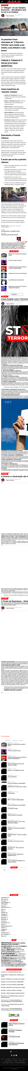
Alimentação (4, 897)
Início (2, 1059)
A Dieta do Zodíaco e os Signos (14, 990)
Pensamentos (4, 922)
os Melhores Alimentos (9, 959)
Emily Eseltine (4, 974)
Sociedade (3, 915)
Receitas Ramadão (12, 961)
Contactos (21, 1060)
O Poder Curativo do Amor (15, 972)
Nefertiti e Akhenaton (16, 957)
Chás (16, 949)
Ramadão (4, 962)
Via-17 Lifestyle (4, 934)
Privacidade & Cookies (8, 1062)
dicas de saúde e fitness (15, 952)
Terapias (3, 929)
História (3, 955)
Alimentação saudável (18, 943)
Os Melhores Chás (21, 958)
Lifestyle (3, 914)
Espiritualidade (4, 902)
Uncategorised (4, 932)
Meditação (3, 917)
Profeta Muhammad (16, 960)
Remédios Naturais (5, 926)
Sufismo (3, 927)
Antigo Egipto (16, 946)
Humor (2, 909)
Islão (2, 911)
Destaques (3, 901)
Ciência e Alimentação (8, 951)
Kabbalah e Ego (21, 955)
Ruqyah (3, 930)
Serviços (14, 1059)
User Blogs (23, 964)
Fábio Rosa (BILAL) (10, 15)
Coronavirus (17, 951)
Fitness (3, 906)
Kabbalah (3, 912)
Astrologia (3, 904)
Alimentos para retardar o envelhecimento (10, 945)
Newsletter (3, 919)
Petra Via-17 (4, 972)
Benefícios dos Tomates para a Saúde (15, 979)
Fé (25, 954)
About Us (24, 1059)
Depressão (8, 952)
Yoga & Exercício (6, 227)
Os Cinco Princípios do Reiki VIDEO (15, 981)
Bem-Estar (3, 899)
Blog (19, 1059)
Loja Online (8, 1059)
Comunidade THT (9, 1060)
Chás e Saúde (20, 949)
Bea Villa (3, 981)
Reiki (2, 924)
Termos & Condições (20, 1062)
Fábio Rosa (22, 954)
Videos (2, 936)
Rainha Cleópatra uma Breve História (15, 993)
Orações (3, 921)
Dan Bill (3, 979)
